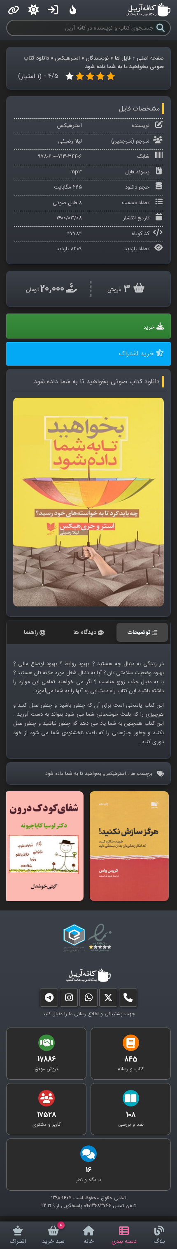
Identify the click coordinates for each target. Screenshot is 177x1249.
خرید (148, 327)
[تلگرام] (49, 999)
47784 (74, 233)
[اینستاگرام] (69, 999)
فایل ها (122, 58)
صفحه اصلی (150, 58)
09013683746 (97, 1206)
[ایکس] (108, 999)
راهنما (31, 632)
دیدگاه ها (84, 632)
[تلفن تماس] (128, 999)
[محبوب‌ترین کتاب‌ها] (72, 9)
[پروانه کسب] (74, 938)
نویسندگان (97, 58)
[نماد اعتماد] (101, 938)
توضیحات (139, 632)
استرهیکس (67, 58)
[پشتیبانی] (88, 999)
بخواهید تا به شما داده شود (73, 773)
